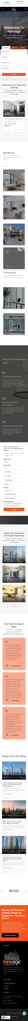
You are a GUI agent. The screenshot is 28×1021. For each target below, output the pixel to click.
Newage (8, 129)
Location (4, 57)
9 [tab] (22, 135)
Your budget (5, 68)
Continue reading (7, 793)
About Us (6, 986)
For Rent (6, 554)
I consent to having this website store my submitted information (13, 504)
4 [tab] (12, 135)
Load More (14, 606)
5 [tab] (14, 135)
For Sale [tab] (22, 47)
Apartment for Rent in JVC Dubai (13, 595)
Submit (14, 509)
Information (7, 465)
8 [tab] (20, 135)
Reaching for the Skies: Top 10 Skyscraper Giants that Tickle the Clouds (12, 859)
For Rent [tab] (14, 47)
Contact (6, 988)
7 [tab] (18, 135)
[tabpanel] (14, 116)
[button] (2, 891)
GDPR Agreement (9, 501)
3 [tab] (9, 135)
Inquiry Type (7, 459)
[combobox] (14, 54)
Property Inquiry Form (10, 983)
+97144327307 (6, 2)
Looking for (5, 51)
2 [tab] (7, 135)
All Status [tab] (6, 47)
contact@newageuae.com (6, 4)
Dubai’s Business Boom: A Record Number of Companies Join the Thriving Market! (12, 784)
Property (6, 487)
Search (14, 74)
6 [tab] (16, 135)
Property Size (5, 62)
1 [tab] (5, 135)
